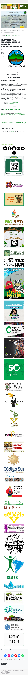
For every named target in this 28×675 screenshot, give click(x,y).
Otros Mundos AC (16, 35)
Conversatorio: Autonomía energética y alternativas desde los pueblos (21, 124)
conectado (12, 131)
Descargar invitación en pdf (11, 109)
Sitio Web (4, 663)
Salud (17, 114)
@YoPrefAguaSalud (11, 103)
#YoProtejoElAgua (4, 114)
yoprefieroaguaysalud (12, 104)
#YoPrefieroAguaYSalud (18, 113)
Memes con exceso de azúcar (14, 106)
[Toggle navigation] (3, 2)
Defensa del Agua (14, 112)
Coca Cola (9, 112)
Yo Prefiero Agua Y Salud (13, 102)
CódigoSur (7, 673)
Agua (10, 114)
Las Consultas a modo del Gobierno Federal (7, 123)
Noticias (20, 112)
